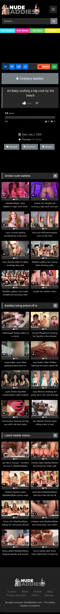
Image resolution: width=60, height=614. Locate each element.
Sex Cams (37, 30)
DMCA (35, 595)
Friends (38, 591)
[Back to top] (50, 605)
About (25, 591)
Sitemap (49, 595)
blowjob (48, 146)
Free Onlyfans (7, 30)
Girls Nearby (22, 30)
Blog (49, 591)
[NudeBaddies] (25, 9)
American (31, 146)
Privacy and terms (16, 595)
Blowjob (13, 146)
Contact (12, 591)
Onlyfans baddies (31, 78)
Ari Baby (37, 139)
